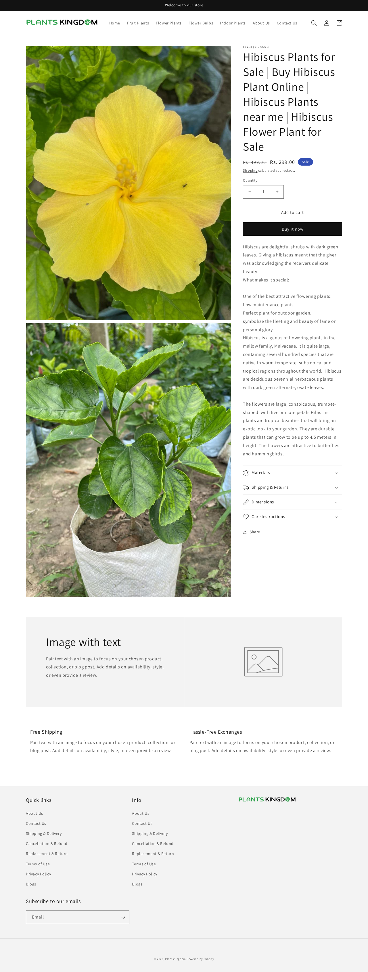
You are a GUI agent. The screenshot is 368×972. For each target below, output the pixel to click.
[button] (314, 23)
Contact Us (36, 823)
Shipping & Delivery (44, 833)
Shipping (250, 170)
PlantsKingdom (175, 959)
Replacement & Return (47, 853)
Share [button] (255, 532)
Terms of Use (38, 863)
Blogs (31, 884)
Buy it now (293, 229)
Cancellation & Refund (47, 843)
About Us (34, 813)
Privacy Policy (38, 874)
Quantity (250, 180)
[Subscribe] (122, 917)
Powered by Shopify (200, 959)
